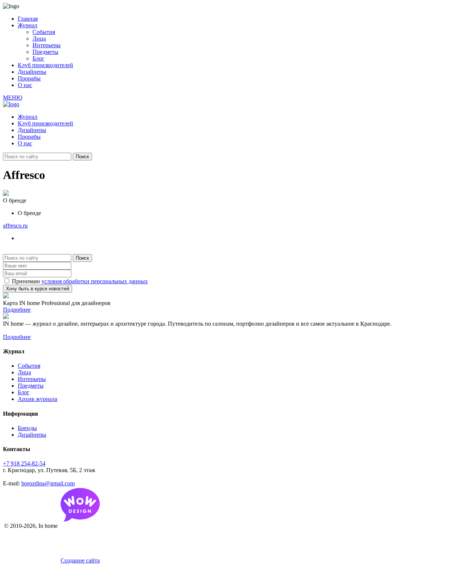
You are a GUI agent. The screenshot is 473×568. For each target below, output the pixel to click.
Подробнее (17, 309)
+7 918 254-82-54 (24, 463)
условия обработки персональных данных (94, 281)
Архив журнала (37, 399)
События (44, 32)
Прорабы (29, 78)
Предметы (45, 52)
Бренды (27, 428)
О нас (25, 85)
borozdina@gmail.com (48, 483)
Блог (38, 58)
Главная (28, 18)
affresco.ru (15, 225)
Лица (39, 38)
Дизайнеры (32, 72)
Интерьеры (47, 45)
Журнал (27, 25)
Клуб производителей (45, 65)
